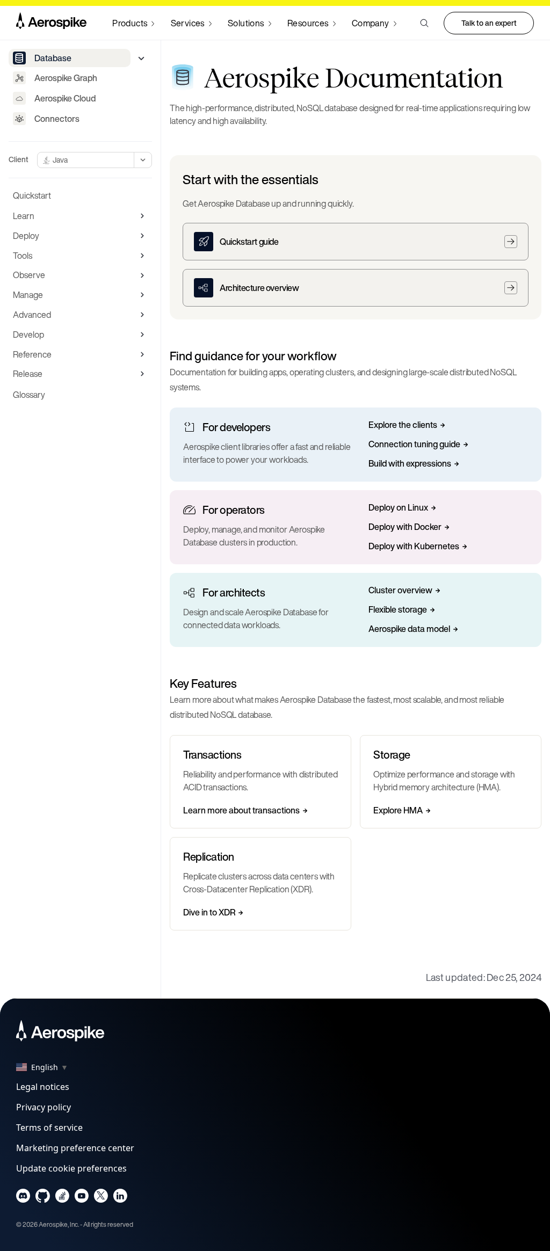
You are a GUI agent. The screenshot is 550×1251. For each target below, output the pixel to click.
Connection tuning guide (414, 444)
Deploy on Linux (398, 508)
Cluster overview (400, 590)
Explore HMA (398, 810)
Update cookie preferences (71, 1168)
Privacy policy (43, 1107)
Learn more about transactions (241, 810)
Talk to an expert (489, 22)
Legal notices (42, 1087)
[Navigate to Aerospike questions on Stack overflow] (62, 1198)
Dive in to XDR (209, 912)
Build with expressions (409, 464)
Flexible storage (397, 610)
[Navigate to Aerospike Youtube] (81, 1198)
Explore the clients (402, 425)
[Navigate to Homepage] (51, 23)
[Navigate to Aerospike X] (100, 1198)
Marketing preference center (75, 1148)
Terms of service (49, 1127)
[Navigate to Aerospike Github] (42, 1198)
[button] (424, 23)
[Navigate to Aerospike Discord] (23, 1198)
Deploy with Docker (405, 527)
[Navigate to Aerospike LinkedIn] (120, 1198)
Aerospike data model (409, 629)
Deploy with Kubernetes (413, 546)
